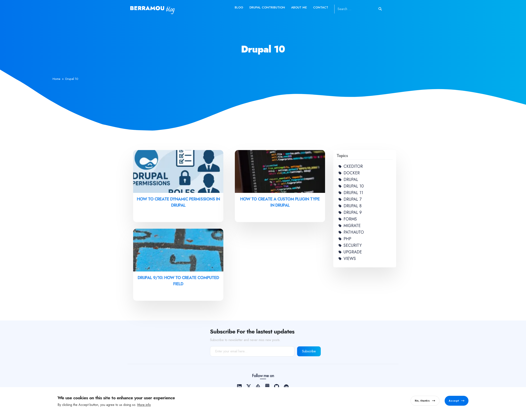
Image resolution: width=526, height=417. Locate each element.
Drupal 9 (353, 212)
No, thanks (422, 400)
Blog (239, 7)
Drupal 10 (354, 186)
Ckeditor (353, 166)
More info (144, 404)
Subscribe (309, 351)
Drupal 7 (353, 199)
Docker (352, 173)
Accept (454, 401)
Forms (350, 219)
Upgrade (353, 252)
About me (299, 7)
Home (56, 79)
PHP (347, 239)
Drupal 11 (353, 193)
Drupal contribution (267, 7)
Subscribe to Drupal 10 (131, 309)
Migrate (352, 226)
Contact (320, 7)
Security (353, 245)
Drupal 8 (353, 206)
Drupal (351, 180)
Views (350, 259)
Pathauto (354, 232)
